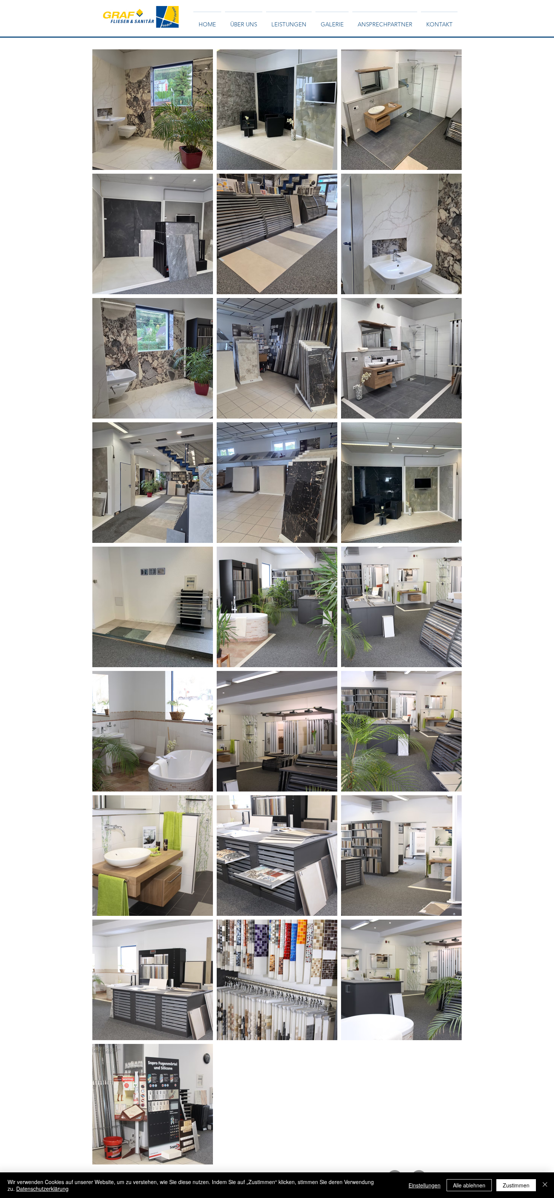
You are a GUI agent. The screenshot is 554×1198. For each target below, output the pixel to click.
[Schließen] (544, 1185)
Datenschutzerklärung (42, 1188)
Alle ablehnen (469, 1185)
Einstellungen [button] (425, 1185)
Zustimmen (516, 1185)
